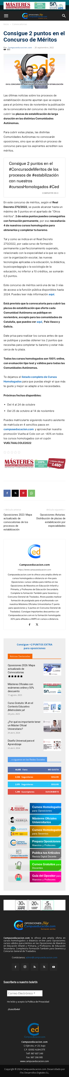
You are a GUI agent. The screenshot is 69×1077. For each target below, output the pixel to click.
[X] (15, 493)
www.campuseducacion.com (34, 1061)
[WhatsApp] (31, 493)
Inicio (6, 24)
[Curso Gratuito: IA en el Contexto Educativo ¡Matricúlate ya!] (52, 707)
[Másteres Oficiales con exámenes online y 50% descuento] (52, 688)
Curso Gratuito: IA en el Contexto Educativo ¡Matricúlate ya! (20, 706)
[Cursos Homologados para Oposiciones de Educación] (34, 5)
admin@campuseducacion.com (41, 957)
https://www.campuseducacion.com (34, 569)
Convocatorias (19, 24)
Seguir (55, 777)
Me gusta (53, 769)
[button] (6, 16)
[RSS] (34, 967)
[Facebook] (7, 493)
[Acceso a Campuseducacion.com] (35, 1038)
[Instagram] (24, 966)
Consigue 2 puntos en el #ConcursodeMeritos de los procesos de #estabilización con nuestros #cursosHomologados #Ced (34, 174)
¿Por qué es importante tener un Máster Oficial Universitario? (24, 725)
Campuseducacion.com (20, 47)
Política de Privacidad (38, 1001)
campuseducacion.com (19, 429)
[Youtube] (53, 967)
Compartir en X (50, 193)
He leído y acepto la (28, 1001)
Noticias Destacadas (20, 656)
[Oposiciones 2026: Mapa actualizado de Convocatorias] (52, 670)
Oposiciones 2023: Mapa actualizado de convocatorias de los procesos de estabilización (18, 522)
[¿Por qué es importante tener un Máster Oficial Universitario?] (52, 726)
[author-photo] (34, 559)
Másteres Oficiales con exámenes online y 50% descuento (21, 688)
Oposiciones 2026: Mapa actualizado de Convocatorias (21, 669)
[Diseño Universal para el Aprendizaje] (52, 745)
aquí (39, 321)
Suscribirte (52, 791)
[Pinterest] (23, 493)
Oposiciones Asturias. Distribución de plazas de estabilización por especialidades (50, 520)
